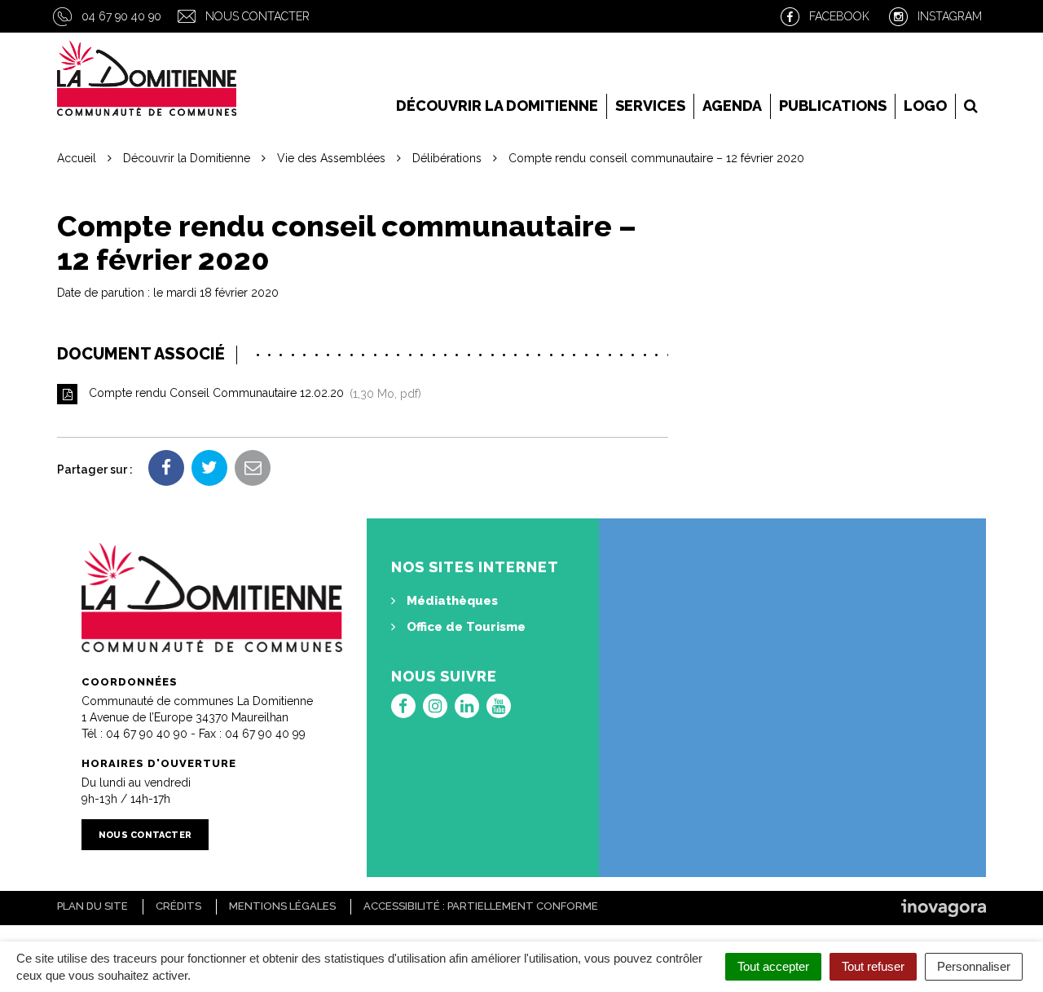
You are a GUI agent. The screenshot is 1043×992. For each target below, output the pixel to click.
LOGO (925, 105)
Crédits (178, 906)
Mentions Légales (282, 906)
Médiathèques (450, 600)
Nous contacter (257, 16)
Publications (833, 105)
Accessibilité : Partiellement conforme (480, 906)
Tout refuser (873, 966)
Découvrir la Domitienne (497, 105)
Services (650, 105)
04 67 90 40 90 (121, 16)
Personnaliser (973, 966)
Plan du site (92, 906)
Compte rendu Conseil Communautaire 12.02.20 (252, 393)
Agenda (732, 105)
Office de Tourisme (464, 626)
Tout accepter (773, 966)
